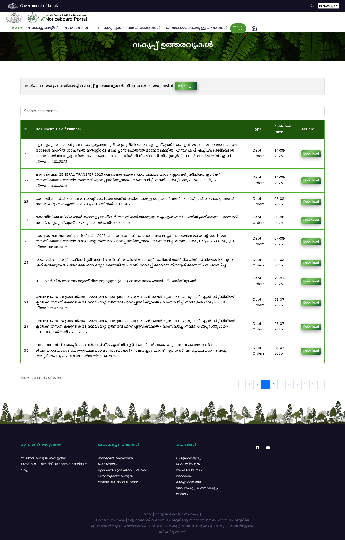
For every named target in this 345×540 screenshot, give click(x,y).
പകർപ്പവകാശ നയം (188, 481)
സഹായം (181, 493)
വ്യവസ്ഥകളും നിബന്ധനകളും (196, 487)
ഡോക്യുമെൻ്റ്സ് (43, 28)
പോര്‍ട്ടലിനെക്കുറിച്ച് (188, 457)
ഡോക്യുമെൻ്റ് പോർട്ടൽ (115, 475)
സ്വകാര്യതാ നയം (188, 469)
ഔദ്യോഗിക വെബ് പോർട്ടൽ (118, 481)
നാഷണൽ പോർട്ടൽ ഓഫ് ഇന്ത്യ (43, 457)
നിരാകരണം (183, 475)
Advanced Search (238, 28)
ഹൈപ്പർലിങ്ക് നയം (187, 463)
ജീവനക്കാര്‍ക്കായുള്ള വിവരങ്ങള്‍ (196, 28)
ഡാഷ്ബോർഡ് (107, 463)
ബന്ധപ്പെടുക (108, 28)
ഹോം (17, 28)
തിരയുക (186, 86)
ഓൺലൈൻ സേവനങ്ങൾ (115, 457)
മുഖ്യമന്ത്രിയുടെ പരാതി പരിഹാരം (122, 469)
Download (311, 154)
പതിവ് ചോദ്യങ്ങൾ (143, 28)
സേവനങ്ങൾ (77, 28)
